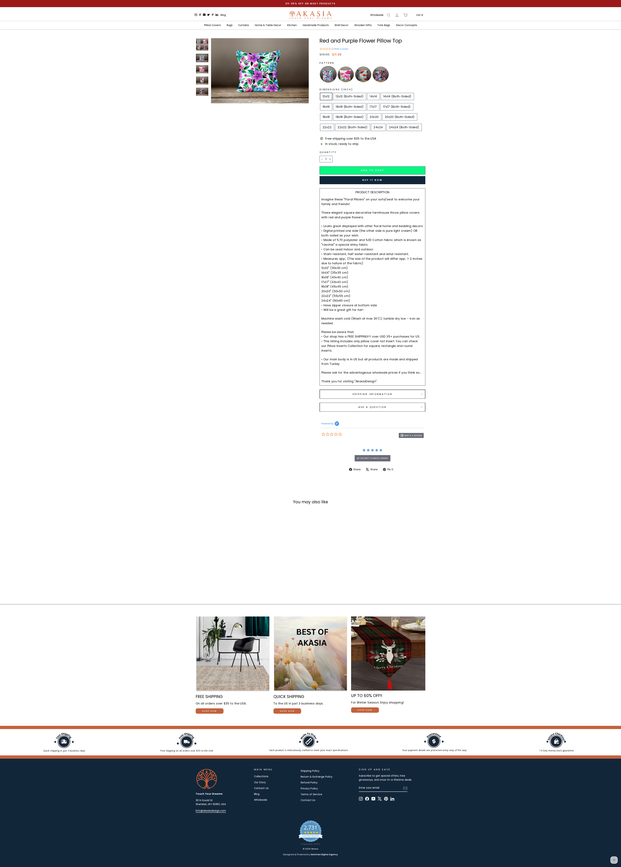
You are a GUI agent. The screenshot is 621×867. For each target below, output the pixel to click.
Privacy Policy (309, 788)
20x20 (374, 117)
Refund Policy (309, 782)
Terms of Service (311, 794)
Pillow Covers (212, 25)
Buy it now (372, 180)
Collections (261, 776)
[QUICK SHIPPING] (310, 654)
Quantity (328, 152)
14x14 (373, 96)
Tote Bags (383, 25)
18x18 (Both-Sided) (350, 117)
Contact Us (261, 788)
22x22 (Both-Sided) (352, 127)
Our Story (260, 782)
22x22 (327, 127)
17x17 (373, 107)
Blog (223, 15)
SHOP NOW (209, 711)
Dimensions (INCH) (336, 89)
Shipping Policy (310, 771)
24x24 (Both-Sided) (404, 127)
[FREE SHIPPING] (233, 654)
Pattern (327, 63)
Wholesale (376, 15)
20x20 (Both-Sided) (400, 117)
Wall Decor (341, 25)
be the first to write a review (372, 458)
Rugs (230, 25)
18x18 (326, 117)
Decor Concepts (406, 25)
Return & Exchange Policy (317, 776)
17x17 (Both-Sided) (397, 107)
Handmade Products (316, 25)
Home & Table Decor (268, 25)
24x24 (378, 127)
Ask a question (372, 407)
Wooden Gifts (363, 25)
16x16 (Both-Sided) (350, 107)
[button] (411, 435)
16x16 (326, 107)
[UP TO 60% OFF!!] (388, 653)
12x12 (326, 96)
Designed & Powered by (310, 854)
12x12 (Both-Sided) (350, 96)
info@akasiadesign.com (211, 810)
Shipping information (372, 394)
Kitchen (292, 25)
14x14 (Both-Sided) (397, 96)
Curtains (243, 25)
